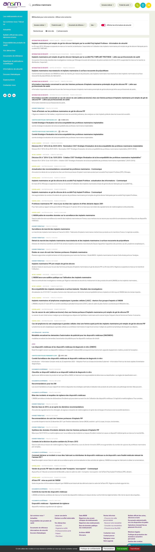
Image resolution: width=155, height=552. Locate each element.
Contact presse (109, 535)
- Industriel (58, 525)
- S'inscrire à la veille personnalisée (110, 519)
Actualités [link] (7, 30)
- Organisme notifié (61, 528)
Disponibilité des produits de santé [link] (14, 44)
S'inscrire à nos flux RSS (112, 528)
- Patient (57, 533)
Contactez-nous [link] (9, 85)
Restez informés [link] (109, 515)
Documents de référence (76, 25)
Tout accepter (122, 549)
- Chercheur (59, 536)
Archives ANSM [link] (84, 532)
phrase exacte (63, 31)
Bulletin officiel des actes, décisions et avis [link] (13, 36)
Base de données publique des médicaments (88, 527)
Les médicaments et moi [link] (12, 16)
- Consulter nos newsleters (113, 525)
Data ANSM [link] (83, 515)
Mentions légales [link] (134, 532)
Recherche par (38, 31)
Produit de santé (124, 5)
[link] (14, 5)
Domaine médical (107, 5)
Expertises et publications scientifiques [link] (13, 62)
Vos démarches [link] (9, 51)
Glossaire (82, 535)
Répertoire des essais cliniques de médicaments (88, 519)
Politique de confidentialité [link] (90, 549)
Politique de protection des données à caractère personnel (137, 537)
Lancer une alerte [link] (61, 515)
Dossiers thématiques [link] (11, 74)
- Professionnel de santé (63, 531)
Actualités (33, 518)
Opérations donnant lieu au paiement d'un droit (137, 526)
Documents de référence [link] (13, 56)
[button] (137, 5)
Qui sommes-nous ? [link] (37, 515)
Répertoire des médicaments (89, 523)
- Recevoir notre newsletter (113, 523)
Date (92, 25)
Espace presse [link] (9, 80)
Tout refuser (134, 549)
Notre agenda (108, 541)
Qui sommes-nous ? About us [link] (13, 23)
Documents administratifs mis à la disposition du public (138, 521)
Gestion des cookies (135, 541)
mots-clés (50, 31)
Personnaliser (109, 549)
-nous (109, 538)
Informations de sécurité (39, 530)
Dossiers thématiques (38, 533)
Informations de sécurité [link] (12, 69)
